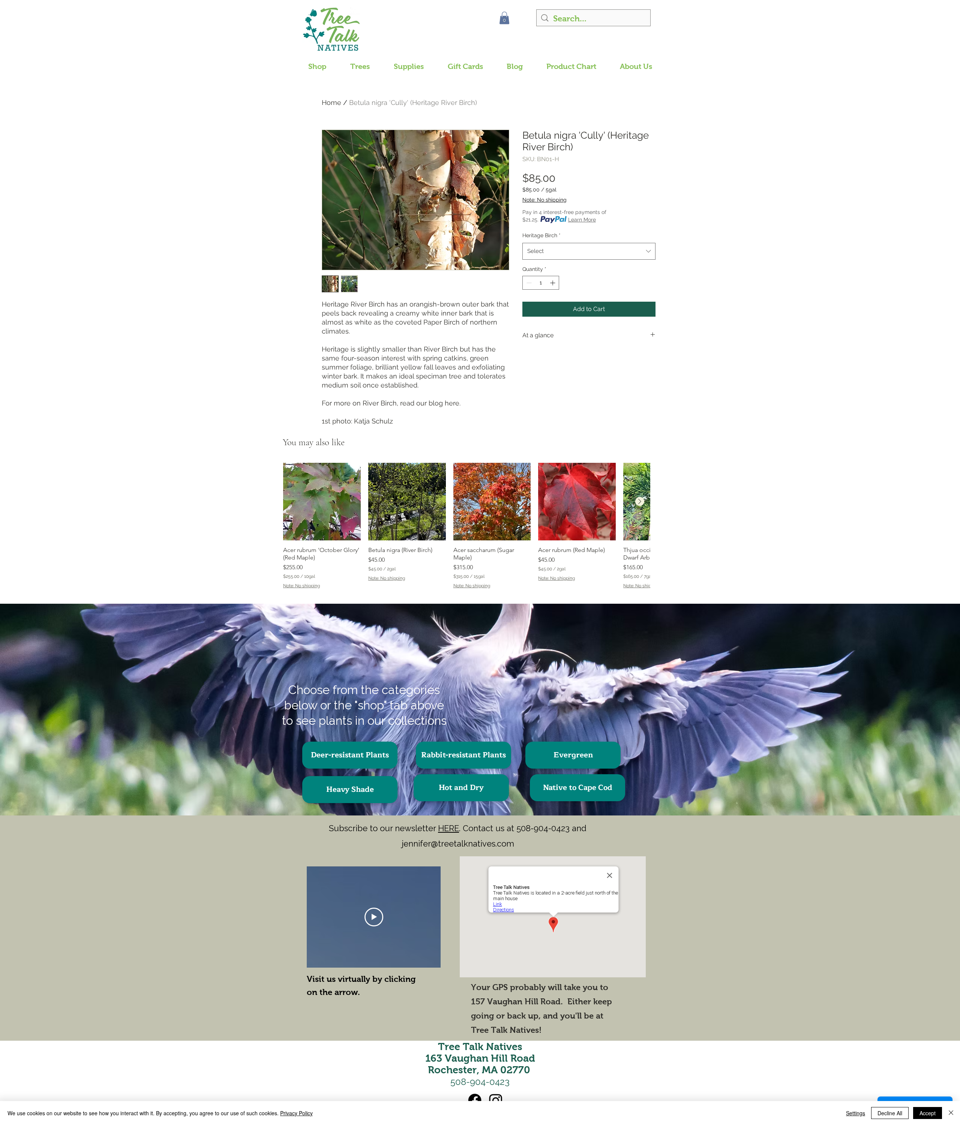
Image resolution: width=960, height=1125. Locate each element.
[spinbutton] (541, 282)
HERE (448, 828)
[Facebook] (474, 1100)
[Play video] (373, 917)
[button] (504, 18)
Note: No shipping (544, 200)
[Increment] (553, 282)
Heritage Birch (541, 235)
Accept (928, 1113)
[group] (466, 529)
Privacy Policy (296, 1113)
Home (331, 102)
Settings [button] (855, 1113)
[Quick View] (322, 501)
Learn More (582, 220)
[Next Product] (639, 501)
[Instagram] (495, 1100)
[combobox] (589, 251)
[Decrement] (528, 282)
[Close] (951, 1113)
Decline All (890, 1113)
